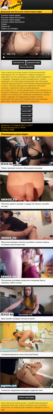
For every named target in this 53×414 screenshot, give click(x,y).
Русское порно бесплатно (13, 17)
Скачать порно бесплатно (13, 22)
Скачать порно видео (10, 15)
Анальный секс (18, 63)
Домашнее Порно (33, 63)
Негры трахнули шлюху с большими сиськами (21, 168)
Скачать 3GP (26, 120)
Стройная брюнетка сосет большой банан (19, 354)
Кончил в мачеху (7, 413)
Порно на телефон (9, 29)
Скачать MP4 (26, 107)
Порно (4, 24)
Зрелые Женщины (26, 67)
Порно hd (5, 26)
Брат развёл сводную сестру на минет (18, 319)
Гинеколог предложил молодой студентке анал (22, 390)
